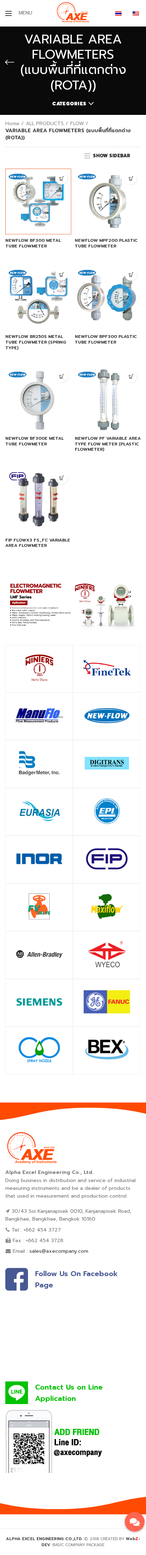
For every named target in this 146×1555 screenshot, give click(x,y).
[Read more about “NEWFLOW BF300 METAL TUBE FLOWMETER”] (61, 178)
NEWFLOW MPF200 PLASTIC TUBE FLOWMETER (106, 243)
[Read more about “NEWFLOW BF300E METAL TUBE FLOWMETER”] (61, 376)
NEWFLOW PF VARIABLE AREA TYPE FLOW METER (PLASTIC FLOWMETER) (108, 444)
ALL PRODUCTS (45, 123)
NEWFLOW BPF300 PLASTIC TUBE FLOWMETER (106, 339)
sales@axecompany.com (58, 1251)
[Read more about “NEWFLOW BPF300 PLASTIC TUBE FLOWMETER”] (131, 274)
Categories (69, 103)
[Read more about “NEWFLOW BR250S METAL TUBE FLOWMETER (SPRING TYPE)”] (61, 274)
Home (12, 123)
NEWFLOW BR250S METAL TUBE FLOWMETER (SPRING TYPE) (35, 342)
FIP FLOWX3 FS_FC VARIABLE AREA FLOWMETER (37, 543)
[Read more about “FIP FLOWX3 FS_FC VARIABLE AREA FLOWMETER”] (61, 478)
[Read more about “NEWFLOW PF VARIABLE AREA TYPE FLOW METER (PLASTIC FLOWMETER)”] (131, 376)
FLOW (77, 123)
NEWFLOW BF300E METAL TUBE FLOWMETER (34, 441)
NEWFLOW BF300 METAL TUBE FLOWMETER (33, 243)
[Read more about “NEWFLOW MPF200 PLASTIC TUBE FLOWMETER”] (131, 178)
